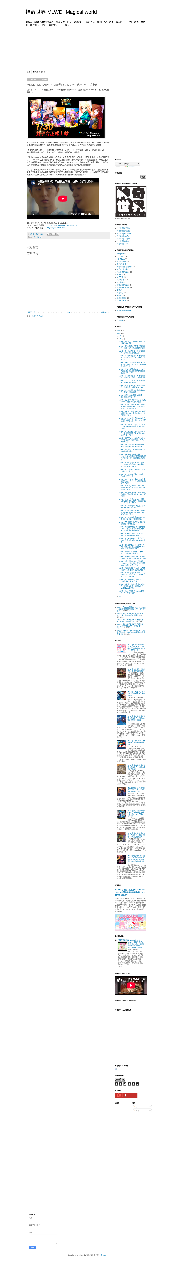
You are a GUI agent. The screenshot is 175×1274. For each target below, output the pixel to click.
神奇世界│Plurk (122, 244)
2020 (119, 330)
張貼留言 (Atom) (37, 316)
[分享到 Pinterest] (58, 234)
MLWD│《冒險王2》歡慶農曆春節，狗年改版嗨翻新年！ (132, 450)
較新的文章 (31, 312)
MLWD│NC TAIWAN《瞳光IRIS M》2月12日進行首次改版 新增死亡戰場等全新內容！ (132, 440)
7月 (120, 336)
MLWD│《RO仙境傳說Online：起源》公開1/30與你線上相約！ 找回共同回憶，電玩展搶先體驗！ (132, 501)
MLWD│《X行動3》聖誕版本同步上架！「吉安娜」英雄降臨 (131, 552)
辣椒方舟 (120, 295)
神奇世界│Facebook (124, 233)
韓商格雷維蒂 (121, 298)
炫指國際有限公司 (123, 285)
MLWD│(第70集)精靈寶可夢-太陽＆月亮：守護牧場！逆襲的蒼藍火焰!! (132, 386)
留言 (137, 1111)
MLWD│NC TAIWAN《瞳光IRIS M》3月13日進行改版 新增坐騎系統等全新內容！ (132, 426)
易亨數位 (120, 275)
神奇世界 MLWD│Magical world (61, 12)
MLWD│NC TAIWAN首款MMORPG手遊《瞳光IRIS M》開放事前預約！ (132, 518)
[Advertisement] (87, 48)
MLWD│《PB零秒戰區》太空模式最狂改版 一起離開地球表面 (132, 507)
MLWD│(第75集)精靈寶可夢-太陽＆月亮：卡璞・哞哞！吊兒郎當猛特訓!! (132, 347)
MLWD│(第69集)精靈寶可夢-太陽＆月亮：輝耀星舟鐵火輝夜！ (132, 391)
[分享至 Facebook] (55, 234)
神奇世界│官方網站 (123, 228)
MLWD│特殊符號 (39, 72)
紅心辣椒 (120, 293)
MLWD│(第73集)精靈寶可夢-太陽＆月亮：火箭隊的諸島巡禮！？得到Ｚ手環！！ (132, 358)
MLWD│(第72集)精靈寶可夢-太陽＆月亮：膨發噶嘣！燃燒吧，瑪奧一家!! (132, 377)
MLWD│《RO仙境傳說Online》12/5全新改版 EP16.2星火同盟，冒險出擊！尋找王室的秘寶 (132, 574)
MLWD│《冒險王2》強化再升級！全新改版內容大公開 (136, 742)
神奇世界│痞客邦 (123, 241)
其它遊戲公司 (121, 264)
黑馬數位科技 (121, 301)
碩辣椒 (119, 290)
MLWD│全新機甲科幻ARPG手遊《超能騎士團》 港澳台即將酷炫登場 (132, 401)
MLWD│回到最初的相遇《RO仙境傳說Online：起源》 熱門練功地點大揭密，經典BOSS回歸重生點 (132, 529)
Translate (132, 167)
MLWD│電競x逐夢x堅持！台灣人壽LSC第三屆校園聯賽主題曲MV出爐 (136, 790)
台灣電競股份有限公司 (124, 267)
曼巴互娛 (120, 277)
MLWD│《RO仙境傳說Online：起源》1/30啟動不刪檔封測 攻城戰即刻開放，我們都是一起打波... (132, 464)
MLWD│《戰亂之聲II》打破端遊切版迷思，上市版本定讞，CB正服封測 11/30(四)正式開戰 (132, 586)
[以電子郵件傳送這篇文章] (48, 234)
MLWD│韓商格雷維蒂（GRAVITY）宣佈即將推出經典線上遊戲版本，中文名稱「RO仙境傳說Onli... (132, 547)
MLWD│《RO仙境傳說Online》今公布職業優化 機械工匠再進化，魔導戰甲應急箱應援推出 (132, 364)
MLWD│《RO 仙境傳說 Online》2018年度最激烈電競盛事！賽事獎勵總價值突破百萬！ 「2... (132, 371)
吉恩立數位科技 (37, 237)
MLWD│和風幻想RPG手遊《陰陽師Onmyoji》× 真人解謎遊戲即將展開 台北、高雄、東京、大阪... (132, 563)
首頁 (28, 72)
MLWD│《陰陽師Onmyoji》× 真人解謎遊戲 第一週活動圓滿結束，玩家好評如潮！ (132, 494)
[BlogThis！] (50, 234)
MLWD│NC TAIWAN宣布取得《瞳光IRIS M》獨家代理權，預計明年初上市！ (132, 540)
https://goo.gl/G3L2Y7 (56, 228)
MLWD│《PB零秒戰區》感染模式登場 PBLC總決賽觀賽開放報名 (132, 534)
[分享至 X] (53, 234)
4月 (120, 597)
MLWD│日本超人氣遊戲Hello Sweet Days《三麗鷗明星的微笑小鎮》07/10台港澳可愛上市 (131, 609)
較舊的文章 (105, 312)
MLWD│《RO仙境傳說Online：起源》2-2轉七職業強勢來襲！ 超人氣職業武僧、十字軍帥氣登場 (132, 406)
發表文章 (138, 1107)
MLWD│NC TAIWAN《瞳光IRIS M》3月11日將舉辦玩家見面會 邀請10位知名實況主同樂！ (132, 433)
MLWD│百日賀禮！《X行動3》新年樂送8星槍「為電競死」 (132, 523)
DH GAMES (121, 256)
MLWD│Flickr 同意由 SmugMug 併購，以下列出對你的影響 (132, 592)
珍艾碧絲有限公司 (123, 288)
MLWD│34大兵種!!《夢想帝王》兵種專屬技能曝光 (136, 670)
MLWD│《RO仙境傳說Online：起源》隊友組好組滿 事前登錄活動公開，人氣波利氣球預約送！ (132, 512)
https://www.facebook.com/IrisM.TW (62, 225)
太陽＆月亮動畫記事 (124, 310)
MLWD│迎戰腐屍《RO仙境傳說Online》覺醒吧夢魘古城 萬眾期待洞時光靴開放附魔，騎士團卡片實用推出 (132, 457)
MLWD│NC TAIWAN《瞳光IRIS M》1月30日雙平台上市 (132, 475)
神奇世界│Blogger (123, 239)
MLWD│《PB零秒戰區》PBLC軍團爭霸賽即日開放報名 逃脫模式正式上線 (132, 557)
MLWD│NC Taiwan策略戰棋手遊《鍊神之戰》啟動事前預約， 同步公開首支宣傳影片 (136, 813)
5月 (120, 339)
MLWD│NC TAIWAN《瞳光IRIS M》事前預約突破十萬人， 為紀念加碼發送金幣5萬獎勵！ (132, 481)
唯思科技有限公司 (123, 272)
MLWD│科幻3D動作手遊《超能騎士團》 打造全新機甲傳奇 (131, 396)
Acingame (120, 254)
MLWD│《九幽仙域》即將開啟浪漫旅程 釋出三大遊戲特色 (136, 694)
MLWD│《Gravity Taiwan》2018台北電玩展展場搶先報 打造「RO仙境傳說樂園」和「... (132, 487)
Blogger (103, 1255)
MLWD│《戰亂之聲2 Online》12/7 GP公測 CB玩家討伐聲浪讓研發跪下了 (132, 569)
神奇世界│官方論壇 (123, 231)
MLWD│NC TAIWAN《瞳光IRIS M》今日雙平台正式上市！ (132, 470)
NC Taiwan (121, 259)
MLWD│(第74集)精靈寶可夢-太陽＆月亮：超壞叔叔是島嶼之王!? (132, 352)
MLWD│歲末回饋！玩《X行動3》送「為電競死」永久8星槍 (131, 580)
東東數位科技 (121, 280)
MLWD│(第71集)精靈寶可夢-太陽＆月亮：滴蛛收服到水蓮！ (132, 381)
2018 (119, 333)
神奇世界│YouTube (123, 236)
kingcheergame (122, 262)
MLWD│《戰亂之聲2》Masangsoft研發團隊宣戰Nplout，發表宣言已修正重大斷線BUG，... (132, 413)
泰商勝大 (120, 282)
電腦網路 (120, 320)
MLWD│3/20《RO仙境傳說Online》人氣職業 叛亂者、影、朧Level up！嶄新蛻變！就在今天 (132, 420)
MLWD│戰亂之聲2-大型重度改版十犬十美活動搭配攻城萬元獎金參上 (131, 445)
